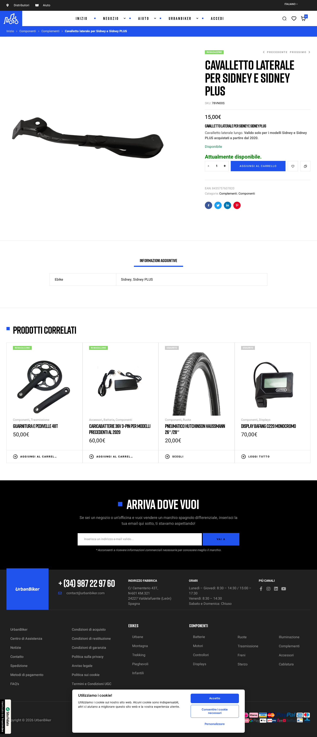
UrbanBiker (42, 720)
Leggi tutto (259, 457)
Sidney (126, 279)
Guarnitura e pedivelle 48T (35, 426)
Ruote (187, 420)
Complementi (50, 31)
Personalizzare (215, 724)
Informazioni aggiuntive (158, 260)
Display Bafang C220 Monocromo (268, 426)
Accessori (95, 420)
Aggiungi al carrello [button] (38, 457)
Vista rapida (74, 456)
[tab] (158, 262)
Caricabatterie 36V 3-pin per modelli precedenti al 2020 (119, 429)
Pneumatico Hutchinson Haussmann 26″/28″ (195, 429)
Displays (264, 420)
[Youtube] (283, 589)
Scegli (178, 457)
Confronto (305, 166)
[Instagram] (268, 589)
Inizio (10, 31)
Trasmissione (40, 420)
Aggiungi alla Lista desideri (293, 166)
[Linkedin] (276, 589)
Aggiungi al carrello (258, 166)
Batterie (109, 420)
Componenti (27, 31)
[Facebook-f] (261, 589)
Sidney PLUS (143, 279)
